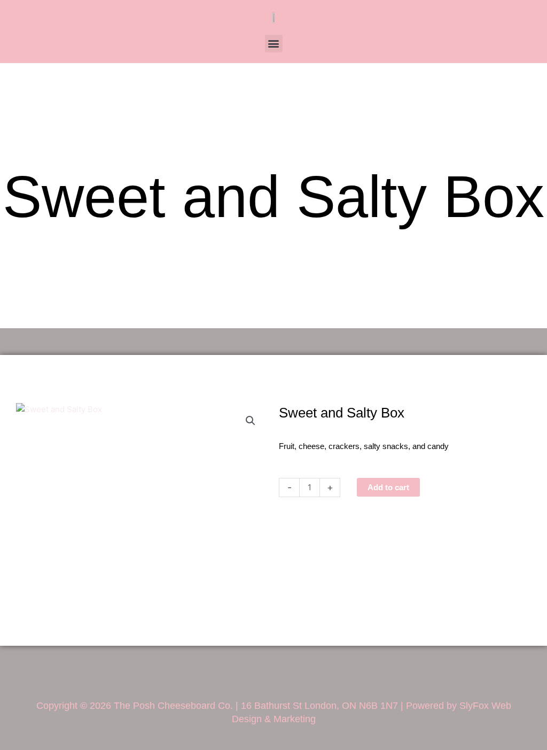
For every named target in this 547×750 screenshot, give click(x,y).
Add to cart (388, 487)
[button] (274, 43)
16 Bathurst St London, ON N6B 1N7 (319, 705)
